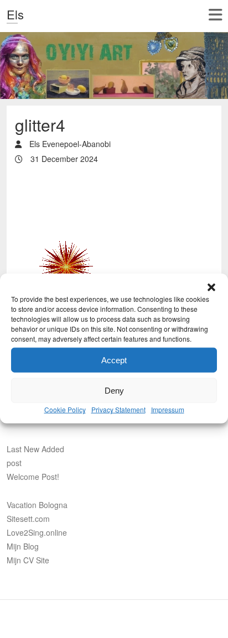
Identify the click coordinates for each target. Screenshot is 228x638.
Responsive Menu (215, 14)
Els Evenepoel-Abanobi (69, 143)
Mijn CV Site (28, 560)
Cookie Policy (65, 380)
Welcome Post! (33, 476)
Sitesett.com (28, 518)
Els (15, 14)
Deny (114, 360)
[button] (211, 258)
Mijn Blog (23, 546)
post (14, 462)
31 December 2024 (63, 158)
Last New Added (35, 448)
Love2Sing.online (37, 532)
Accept (114, 330)
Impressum (167, 380)
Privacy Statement (118, 380)
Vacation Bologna (37, 504)
